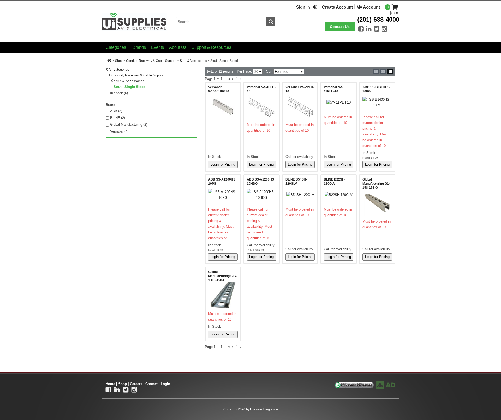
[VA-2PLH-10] (300, 106)
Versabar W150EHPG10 (218, 89)
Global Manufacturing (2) (128, 125)
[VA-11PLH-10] (338, 102)
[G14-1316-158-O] (223, 295)
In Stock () (119, 93)
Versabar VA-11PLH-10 (333, 89)
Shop (119, 61)
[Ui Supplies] (134, 21)
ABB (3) (116, 111)
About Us (177, 47)
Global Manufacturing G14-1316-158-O (222, 276)
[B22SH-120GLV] (338, 195)
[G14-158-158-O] (377, 203)
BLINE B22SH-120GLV (334, 181)
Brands (139, 47)
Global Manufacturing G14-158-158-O (377, 183)
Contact (151, 384)
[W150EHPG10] (223, 106)
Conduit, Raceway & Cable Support (151, 61)
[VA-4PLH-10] (261, 106)
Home (110, 384)
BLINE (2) (117, 118)
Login (165, 384)
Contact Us (340, 27)
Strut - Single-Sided (129, 87)
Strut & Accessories (193, 61)
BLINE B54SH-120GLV (296, 181)
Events (157, 47)
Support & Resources (211, 47)
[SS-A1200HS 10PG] (223, 195)
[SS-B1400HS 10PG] (377, 102)
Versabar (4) (119, 131)
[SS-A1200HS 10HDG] (261, 195)
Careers (136, 384)
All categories (119, 69)
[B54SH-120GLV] (300, 195)
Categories (116, 47)
